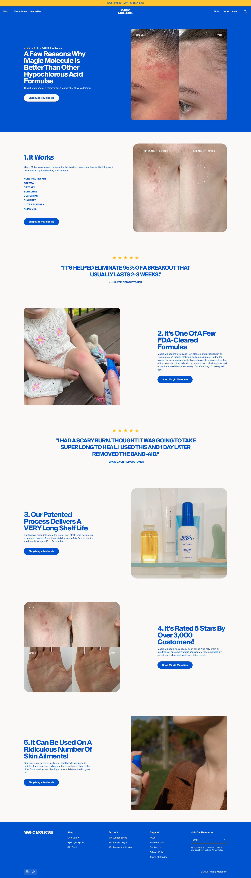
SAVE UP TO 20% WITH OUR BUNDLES (125, 3)
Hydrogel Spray (75, 842)
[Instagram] (27, 872)
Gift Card (72, 847)
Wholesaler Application (121, 847)
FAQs (152, 837)
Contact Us (156, 847)
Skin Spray (73, 837)
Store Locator (157, 842)
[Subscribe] (223, 839)
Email (196, 839)
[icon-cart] (245, 12)
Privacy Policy (157, 852)
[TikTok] (33, 872)
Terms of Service (158, 857)
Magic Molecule (218, 872)
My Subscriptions (118, 837)
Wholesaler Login (118, 842)
